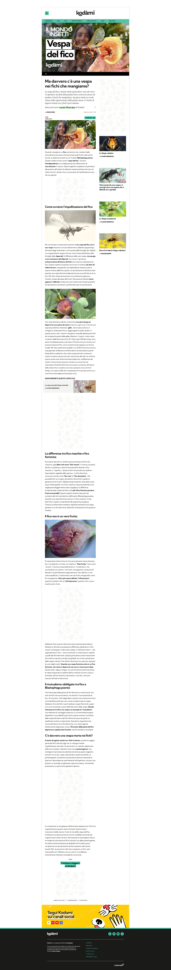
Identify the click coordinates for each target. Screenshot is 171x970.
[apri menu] (47, 13)
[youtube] (118, 934)
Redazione (89, 945)
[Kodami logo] (85, 13)
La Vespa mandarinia (107, 219)
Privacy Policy (90, 951)
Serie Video (112, 21)
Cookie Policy (90, 954)
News (102, 21)
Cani (58, 21)
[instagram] (114, 934)
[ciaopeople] (119, 965)
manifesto (89, 943)
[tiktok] (110, 934)
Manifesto (49, 21)
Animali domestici (77, 21)
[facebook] (122, 934)
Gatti (65, 21)
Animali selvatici (92, 21)
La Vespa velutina (106, 153)
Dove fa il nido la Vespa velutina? (112, 250)
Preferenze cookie (91, 956)
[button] (48, 922)
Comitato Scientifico (92, 948)
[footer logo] (64, 934)
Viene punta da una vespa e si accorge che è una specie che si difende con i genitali (111, 187)
